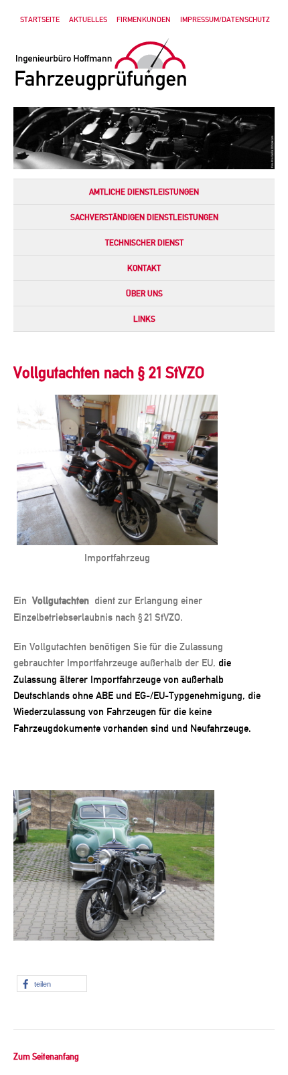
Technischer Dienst (144, 243)
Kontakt (144, 268)
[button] (52, 983)
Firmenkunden (144, 19)
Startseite (40, 19)
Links (144, 319)
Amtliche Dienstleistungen (144, 192)
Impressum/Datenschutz (225, 19)
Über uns (144, 293)
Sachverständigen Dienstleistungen (144, 217)
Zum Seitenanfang (46, 1057)
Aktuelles (88, 19)
